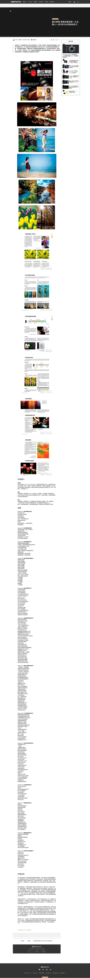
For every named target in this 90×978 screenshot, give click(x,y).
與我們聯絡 (55, 973)
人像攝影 (28, 940)
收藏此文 (35, 39)
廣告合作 (35, 973)
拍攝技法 (24, 1)
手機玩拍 (46, 1)
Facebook (51, 40)
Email (59, 40)
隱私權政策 (48, 973)
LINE (54, 40)
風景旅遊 (22, 940)
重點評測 (41, 1)
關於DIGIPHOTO (28, 973)
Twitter (56, 40)
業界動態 (35, 1)
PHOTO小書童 (18, 39)
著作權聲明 (41, 973)
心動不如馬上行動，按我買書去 (24, 930)
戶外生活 (30, 1)
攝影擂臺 (52, 1)
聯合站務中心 (62, 973)
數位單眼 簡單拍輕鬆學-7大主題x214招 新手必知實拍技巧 (42, 940)
